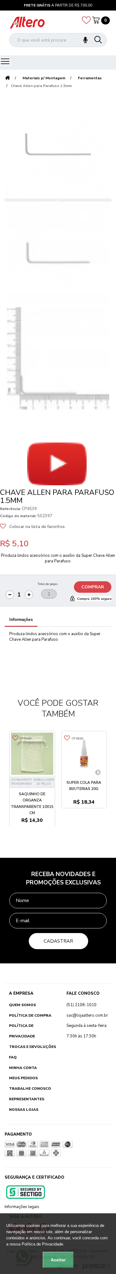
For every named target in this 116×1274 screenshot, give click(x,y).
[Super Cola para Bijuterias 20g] (84, 753)
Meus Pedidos (23, 1077)
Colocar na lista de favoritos (37, 527)
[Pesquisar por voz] (85, 40)
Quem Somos (22, 1004)
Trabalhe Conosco (30, 1088)
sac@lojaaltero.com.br (87, 1015)
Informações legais (22, 1207)
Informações (21, 619)
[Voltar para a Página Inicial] (7, 78)
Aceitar (58, 1259)
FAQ (13, 1057)
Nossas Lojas (23, 1109)
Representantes (26, 1099)
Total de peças (47, 584)
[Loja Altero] (27, 22)
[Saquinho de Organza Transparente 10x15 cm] (32, 753)
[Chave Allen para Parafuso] (58, 253)
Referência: (10, 508)
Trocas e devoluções (32, 1046)
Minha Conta (23, 1067)
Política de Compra (30, 1015)
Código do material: (18, 515)
